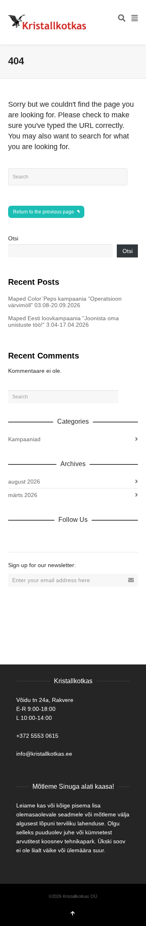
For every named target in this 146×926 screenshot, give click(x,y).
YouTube (85, 537)
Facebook (32, 537)
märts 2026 (22, 495)
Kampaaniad (24, 439)
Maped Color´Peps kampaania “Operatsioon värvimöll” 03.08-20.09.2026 (65, 301)
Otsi (13, 238)
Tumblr (103, 537)
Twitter (50, 537)
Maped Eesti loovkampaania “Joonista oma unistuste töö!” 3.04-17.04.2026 (63, 321)
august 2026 (24, 481)
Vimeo (68, 537)
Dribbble (14, 537)
